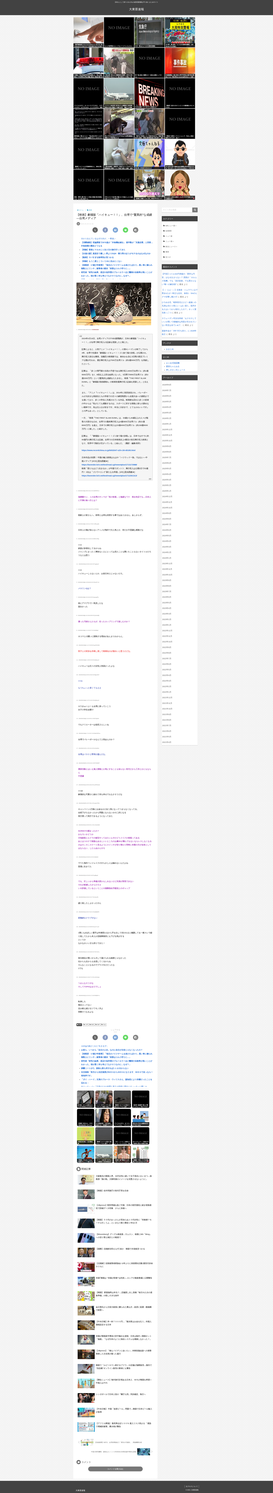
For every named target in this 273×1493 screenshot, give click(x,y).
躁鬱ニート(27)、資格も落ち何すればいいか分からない (105, 1068)
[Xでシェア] (95, 230)
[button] (135, 230)
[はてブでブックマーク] (115, 230)
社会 (104, 1024)
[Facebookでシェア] (105, 230)
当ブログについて (192, 1486)
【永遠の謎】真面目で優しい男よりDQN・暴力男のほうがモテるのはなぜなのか (116, 253)
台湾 (86, 1024)
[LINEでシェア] (125, 230)
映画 (92, 1024)
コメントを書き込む (115, 1469)
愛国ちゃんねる (172, 366)
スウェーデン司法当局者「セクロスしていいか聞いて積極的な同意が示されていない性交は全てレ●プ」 (179, 321)
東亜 (80, 1024)
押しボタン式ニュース (175, 370)
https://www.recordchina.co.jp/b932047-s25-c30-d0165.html (108, 450)
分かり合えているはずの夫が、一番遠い (98, 239)
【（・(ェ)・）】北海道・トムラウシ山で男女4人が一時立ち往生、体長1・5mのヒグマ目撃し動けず (180, 293)
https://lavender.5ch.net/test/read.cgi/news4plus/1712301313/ (109, 476)
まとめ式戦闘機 (172, 363)
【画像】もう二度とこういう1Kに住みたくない (101, 261)
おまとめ (170, 349)
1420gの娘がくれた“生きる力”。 (95, 1046)
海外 (98, 1024)
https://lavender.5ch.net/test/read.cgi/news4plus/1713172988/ (109, 465)
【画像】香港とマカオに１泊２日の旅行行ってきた (103, 250)
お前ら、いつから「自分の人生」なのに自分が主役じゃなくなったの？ (112, 1050)
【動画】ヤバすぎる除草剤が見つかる (97, 257)
